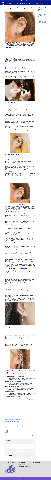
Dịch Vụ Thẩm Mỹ (25, 3)
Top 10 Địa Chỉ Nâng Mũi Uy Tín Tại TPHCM (42, 12)
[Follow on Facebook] (47, 0)
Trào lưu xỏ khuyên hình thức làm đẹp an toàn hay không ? (14, 417)
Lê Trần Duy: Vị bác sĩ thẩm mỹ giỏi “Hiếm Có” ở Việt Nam (42, 22)
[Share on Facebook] (17, 426)
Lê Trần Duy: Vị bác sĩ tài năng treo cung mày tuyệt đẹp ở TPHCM (42, 25)
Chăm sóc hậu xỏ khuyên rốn (9, 423)
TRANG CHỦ (8, 3)
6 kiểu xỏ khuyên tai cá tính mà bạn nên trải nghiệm (12, 421)
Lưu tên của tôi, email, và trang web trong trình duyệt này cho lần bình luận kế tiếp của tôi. (19, 453)
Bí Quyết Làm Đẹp (20, 3)
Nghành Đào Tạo (16, 3)
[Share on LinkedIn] (23, 426)
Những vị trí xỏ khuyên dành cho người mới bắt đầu (12, 419)
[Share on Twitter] (18, 426)
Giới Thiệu (11, 3)
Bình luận (7, 443)
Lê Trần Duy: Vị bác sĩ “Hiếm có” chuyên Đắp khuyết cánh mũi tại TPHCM (42, 19)
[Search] (49, 3)
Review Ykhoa (23, 10)
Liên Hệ (29, 3)
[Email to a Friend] (20, 426)
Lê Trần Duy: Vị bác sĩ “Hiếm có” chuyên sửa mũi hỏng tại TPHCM (42, 15)
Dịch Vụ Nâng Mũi (2, 4)
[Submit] (45, 7)
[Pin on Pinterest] (21, 426)
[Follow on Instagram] (48, 0)
